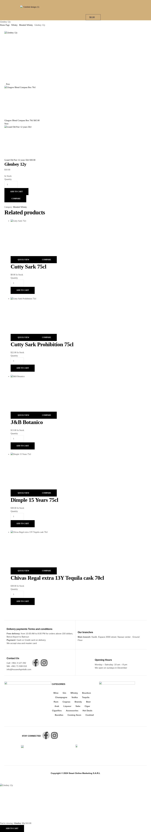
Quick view (23, 260)
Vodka (75, 697)
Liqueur (67, 706)
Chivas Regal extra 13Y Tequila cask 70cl (57, 578)
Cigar (87, 706)
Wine (55, 693)
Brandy (78, 702)
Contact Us (13, 658)
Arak (57, 706)
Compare (16, 199)
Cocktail (90, 715)
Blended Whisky (26, 25)
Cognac (66, 702)
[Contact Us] (8, 654)
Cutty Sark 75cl (28, 266)
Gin (64, 693)
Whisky (14, 25)
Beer (88, 702)
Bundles (59, 715)
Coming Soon (74, 715)
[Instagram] (44, 662)
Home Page (5, 25)
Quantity (8, 179)
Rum (56, 702)
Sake (78, 706)
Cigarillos (57, 710)
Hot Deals (87, 710)
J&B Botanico (27, 422)
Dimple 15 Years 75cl (34, 500)
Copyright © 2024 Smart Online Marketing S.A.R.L (75, 773)
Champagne (61, 697)
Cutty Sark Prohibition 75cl (42, 344)
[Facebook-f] (35, 662)
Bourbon (86, 693)
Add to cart (16, 192)
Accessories (72, 710)
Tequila (85, 697)
